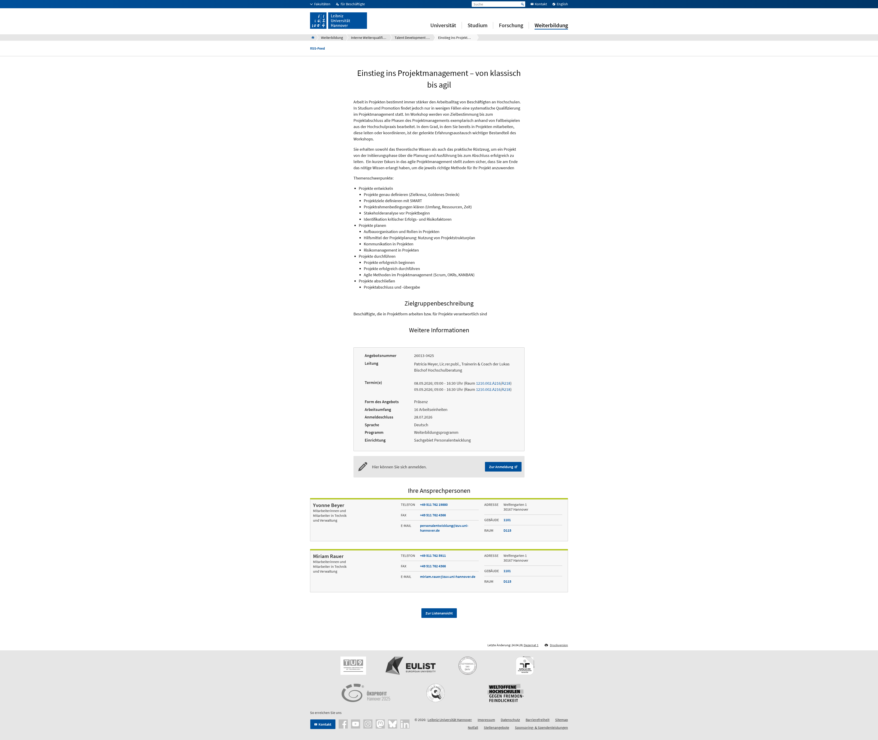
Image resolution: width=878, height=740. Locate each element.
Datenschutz (510, 719)
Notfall (473, 727)
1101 (507, 519)
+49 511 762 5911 (433, 555)
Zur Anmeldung (501, 466)
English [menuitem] (562, 4)
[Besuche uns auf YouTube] (355, 723)
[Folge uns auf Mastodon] (380, 723)
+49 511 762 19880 (434, 504)
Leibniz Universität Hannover (450, 719)
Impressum (486, 719)
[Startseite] (311, 37)
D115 (507, 530)
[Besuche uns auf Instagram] (368, 723)
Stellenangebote (496, 727)
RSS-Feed (317, 48)
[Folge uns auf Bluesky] (392, 723)
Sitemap (561, 719)
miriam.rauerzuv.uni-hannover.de (447, 576)
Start (522, 4)
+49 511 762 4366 (433, 515)
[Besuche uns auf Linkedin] (405, 723)
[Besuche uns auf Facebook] (343, 723)
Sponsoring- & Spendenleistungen (541, 727)
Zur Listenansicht (439, 613)
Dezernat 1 (531, 645)
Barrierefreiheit (537, 719)
